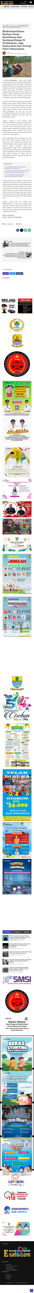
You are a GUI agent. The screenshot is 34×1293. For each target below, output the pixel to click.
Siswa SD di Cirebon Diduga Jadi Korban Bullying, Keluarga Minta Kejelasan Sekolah (20, 961)
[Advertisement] (17, 656)
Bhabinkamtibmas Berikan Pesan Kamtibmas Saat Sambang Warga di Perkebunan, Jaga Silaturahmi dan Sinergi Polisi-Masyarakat (17, 40)
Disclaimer (8, 1264)
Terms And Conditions (12, 1266)
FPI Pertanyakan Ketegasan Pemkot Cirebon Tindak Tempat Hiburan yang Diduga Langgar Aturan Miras (19, 937)
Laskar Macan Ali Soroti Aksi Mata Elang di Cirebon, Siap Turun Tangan (20, 952)
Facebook (19, 273)
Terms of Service (10, 1268)
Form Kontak (9, 1276)
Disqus (12, 273)
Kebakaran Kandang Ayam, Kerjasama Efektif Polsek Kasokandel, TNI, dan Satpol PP (16, 171)
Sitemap (8, 1274)
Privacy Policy (9, 1267)
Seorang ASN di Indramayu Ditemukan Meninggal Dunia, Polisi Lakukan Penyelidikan (19, 945)
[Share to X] (21, 230)
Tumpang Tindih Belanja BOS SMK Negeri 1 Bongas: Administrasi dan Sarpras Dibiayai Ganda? (18, 969)
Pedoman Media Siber (11, 1270)
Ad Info (8, 1278)
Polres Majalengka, (23, 53)
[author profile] (4, 53)
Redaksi (8, 1277)
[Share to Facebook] (17, 230)
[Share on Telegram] (25, 230)
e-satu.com (8, 1282)
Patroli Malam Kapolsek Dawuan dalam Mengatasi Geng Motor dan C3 (15, 167)
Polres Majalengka (8, 224)
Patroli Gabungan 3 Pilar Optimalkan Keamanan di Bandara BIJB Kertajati (14, 175)
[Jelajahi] (30, 2)
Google (6, 273)
